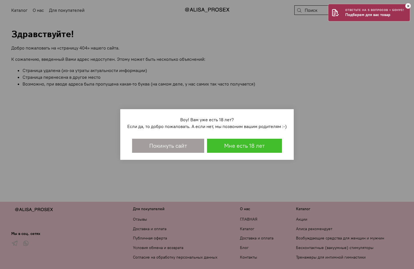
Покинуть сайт (168, 145)
